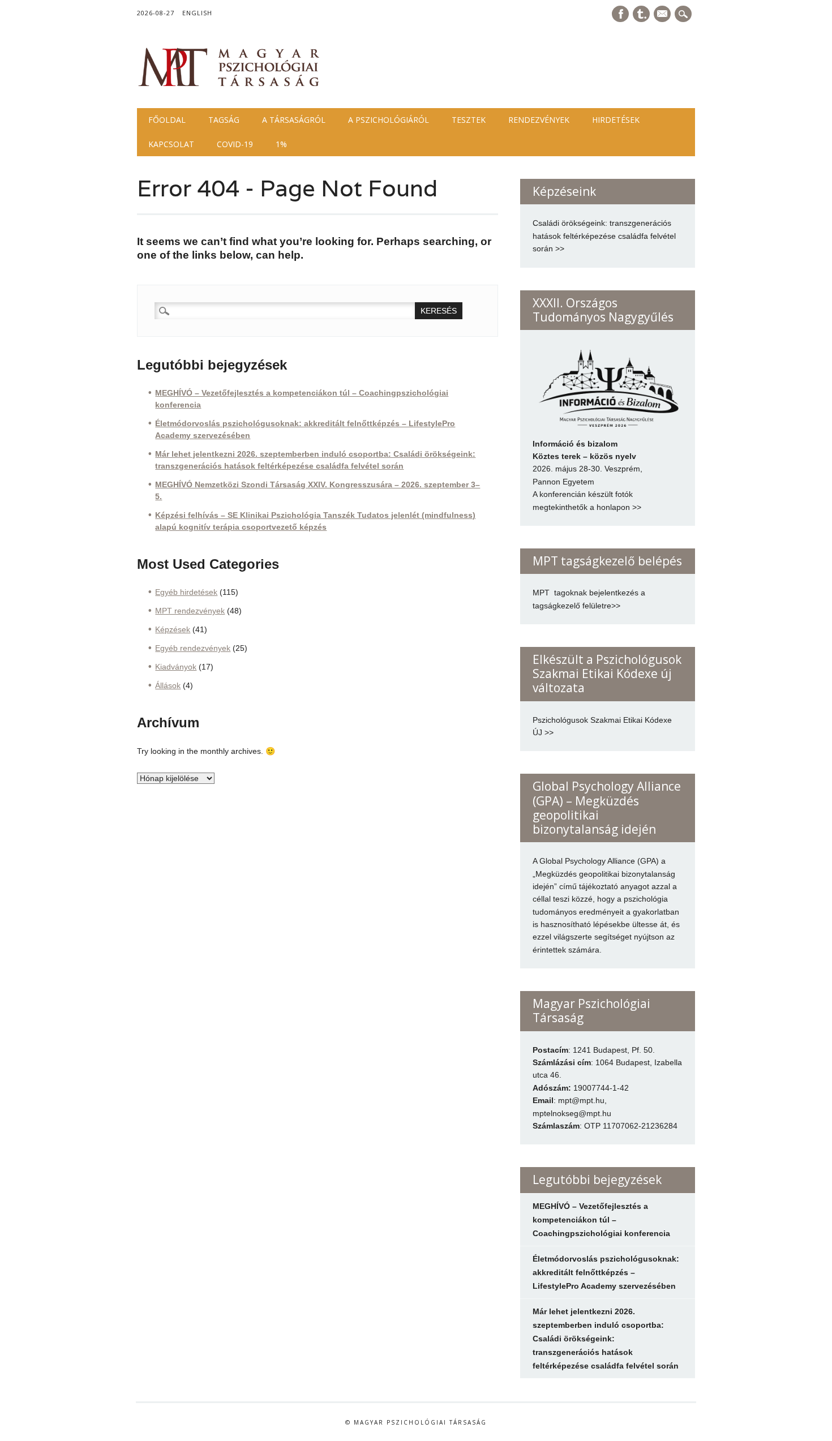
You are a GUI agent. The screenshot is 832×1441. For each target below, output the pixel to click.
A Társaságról (293, 119)
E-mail (663, 14)
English (197, 12)
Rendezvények (538, 119)
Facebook (620, 14)
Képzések (172, 629)
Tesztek (469, 119)
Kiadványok (175, 666)
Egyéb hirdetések (186, 592)
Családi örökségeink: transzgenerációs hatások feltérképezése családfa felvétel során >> (604, 235)
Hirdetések (616, 119)
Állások (168, 685)
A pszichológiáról (388, 119)
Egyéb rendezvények (192, 648)
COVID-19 (235, 144)
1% (281, 144)
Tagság (223, 119)
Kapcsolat (171, 144)
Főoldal (167, 119)
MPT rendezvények (190, 610)
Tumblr (641, 14)
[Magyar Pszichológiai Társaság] (229, 84)
